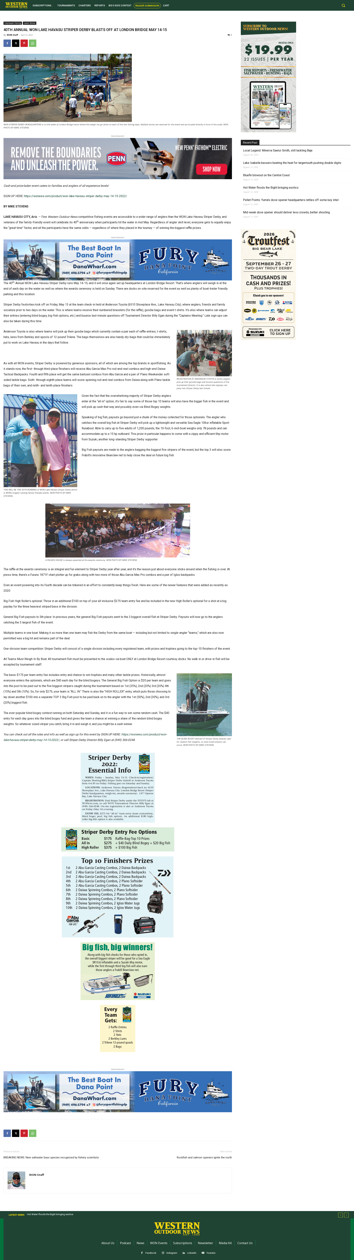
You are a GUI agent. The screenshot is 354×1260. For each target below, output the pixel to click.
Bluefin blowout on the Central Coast (266, 175)
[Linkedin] (184, 1253)
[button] (343, 5)
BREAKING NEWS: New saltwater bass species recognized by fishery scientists (51, 1157)
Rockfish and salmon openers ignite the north (204, 1157)
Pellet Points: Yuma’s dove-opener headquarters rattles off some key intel (291, 200)
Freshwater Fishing (13, 23)
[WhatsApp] (32, 43)
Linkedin (191, 1253)
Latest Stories (29, 23)
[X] (15, 43)
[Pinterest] (24, 43)
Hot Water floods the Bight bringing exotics (271, 187)
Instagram (171, 1253)
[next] (346, 1215)
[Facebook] (7, 43)
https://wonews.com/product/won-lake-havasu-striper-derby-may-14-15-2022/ (75, 196)
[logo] (16, 5)
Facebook (150, 1253)
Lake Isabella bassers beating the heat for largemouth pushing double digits (292, 163)
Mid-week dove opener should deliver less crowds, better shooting (286, 212)
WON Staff (12, 34)
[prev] (340, 1215)
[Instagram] (163, 1253)
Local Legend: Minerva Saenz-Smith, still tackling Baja (277, 150)
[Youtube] (203, 1253)
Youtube (210, 1253)
